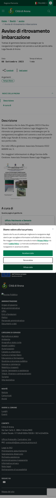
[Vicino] (53, 229)
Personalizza (28, 260)
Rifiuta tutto (28, 267)
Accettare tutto (28, 253)
